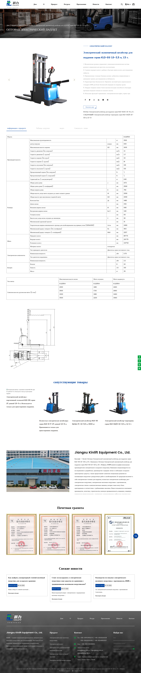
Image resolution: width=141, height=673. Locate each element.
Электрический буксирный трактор (60, 660)
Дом (35, 4)
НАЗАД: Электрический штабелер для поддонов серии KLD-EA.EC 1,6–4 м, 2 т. (108, 112)
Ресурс (92, 618)
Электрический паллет (26, 25)
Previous (9, 79)
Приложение (81, 4)
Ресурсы (67, 4)
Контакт (109, 4)
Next (74, 79)
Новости (96, 4)
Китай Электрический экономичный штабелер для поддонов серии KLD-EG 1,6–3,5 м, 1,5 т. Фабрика (96, 669)
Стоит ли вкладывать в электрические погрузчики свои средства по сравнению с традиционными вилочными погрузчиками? (61, 581)
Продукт (54, 4)
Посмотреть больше (6, 593)
